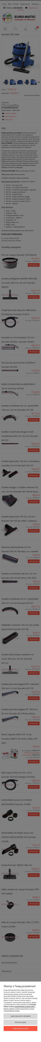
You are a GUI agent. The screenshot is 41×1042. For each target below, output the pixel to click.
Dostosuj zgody (20, 1022)
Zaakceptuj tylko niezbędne (20, 1016)
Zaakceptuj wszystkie (21, 1028)
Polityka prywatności (26, 1007)
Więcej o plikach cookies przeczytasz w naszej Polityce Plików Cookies (19, 1010)
